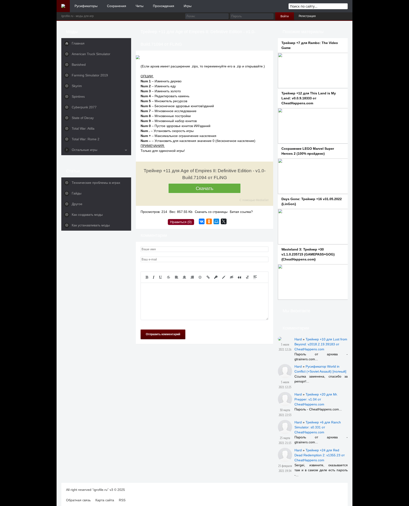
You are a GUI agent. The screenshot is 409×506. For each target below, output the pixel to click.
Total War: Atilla (83, 128)
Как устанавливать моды (91, 225)
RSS (122, 500)
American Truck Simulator (91, 54)
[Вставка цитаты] (240, 277)
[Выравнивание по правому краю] (192, 277)
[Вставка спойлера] (255, 277)
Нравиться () (181, 222)
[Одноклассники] (209, 221)
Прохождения (163, 6)
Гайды (76, 193)
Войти (284, 16)
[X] (224, 221)
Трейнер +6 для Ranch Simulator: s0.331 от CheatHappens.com (317, 427)
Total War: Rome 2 (85, 139)
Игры (187, 6)
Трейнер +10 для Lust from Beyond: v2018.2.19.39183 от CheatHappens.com (320, 344)
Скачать (204, 188)
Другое (77, 204)
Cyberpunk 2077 (84, 107)
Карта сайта (104, 500)
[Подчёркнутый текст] (161, 277)
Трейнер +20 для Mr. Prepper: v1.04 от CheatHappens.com (316, 399)
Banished (79, 64)
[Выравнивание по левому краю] (177, 277)
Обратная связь (78, 500)
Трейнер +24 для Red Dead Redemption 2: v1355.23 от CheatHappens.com (319, 455)
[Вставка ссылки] (208, 277)
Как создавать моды (87, 214)
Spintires (78, 96)
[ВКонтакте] (201, 221)
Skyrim (77, 86)
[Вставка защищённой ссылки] (216, 277)
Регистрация (307, 16)
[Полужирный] (147, 277)
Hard (298, 339)
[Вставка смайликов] (200, 277)
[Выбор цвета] (224, 277)
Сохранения (116, 6)
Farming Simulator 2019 (90, 75)
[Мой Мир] (216, 221)
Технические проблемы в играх (96, 183)
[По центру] (184, 277)
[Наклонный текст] (153, 277)
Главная (78, 43)
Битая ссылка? (241, 212)
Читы (139, 6)
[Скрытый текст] (232, 277)
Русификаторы (86, 6)
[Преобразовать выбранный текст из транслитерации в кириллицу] (247, 277)
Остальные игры (84, 150)
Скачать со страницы (211, 212)
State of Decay (83, 118)
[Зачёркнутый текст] (168, 277)
